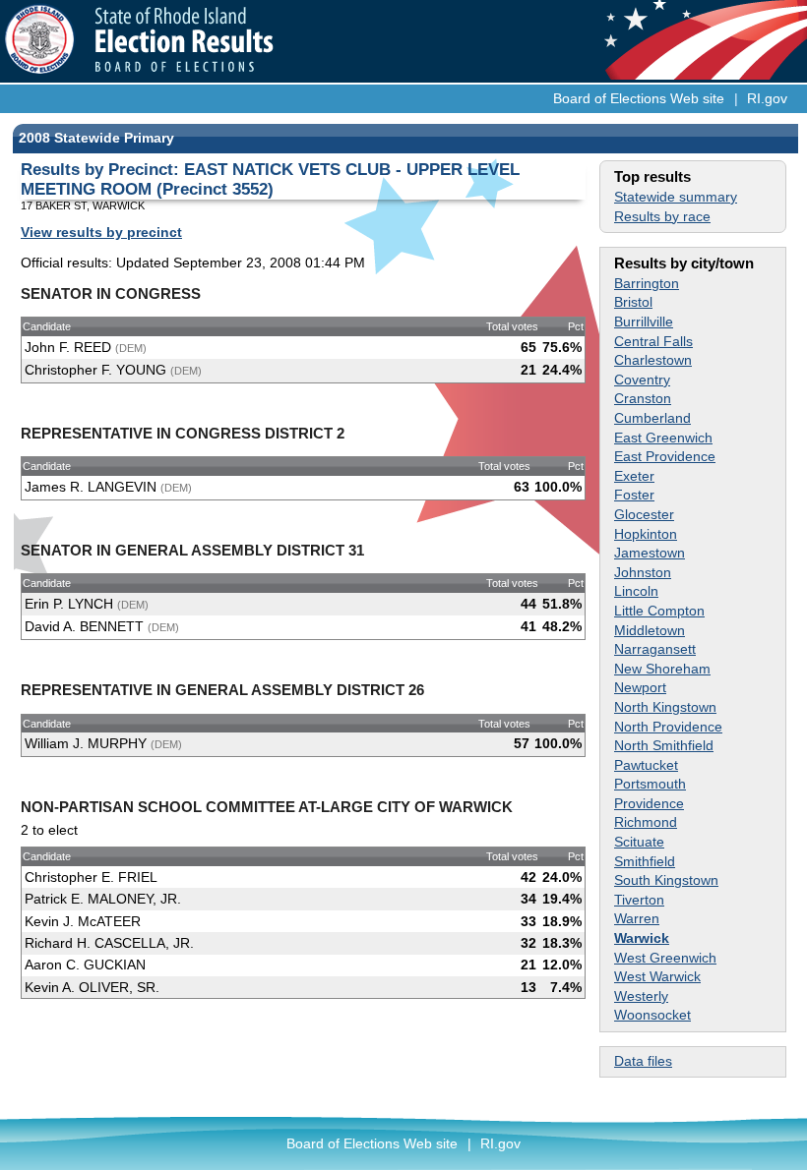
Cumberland (652, 418)
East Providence (664, 456)
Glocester (644, 514)
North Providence (668, 726)
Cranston (642, 398)
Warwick (641, 938)
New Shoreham (662, 668)
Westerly (641, 996)
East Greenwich (663, 437)
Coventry (642, 379)
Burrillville (643, 321)
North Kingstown (665, 707)
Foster (634, 494)
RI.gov (767, 98)
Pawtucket (646, 765)
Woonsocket (652, 1015)
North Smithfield (664, 745)
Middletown (649, 630)
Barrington (646, 283)
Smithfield (644, 861)
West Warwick (657, 976)
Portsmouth (650, 783)
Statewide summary (675, 197)
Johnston (642, 572)
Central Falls (653, 341)
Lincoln (636, 591)
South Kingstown (666, 880)
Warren (636, 918)
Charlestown (653, 360)
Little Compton (659, 610)
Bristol (633, 302)
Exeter (634, 476)
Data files (643, 1061)
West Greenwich (665, 957)
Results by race (662, 216)
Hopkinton (645, 534)
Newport (640, 687)
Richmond (645, 822)
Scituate (639, 841)
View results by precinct (101, 232)
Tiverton (639, 899)
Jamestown (649, 552)
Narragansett (655, 649)
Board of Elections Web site (638, 98)
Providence (649, 803)
